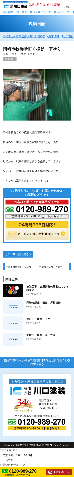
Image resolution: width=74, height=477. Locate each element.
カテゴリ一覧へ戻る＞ (18, 254)
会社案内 (8, 12)
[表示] (37, 122)
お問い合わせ (62, 472)
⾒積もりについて (40, 12)
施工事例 (21, 12)
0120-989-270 (23, 471)
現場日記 (9, 59)
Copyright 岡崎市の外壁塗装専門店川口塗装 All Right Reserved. (37, 445)
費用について (62, 12)
